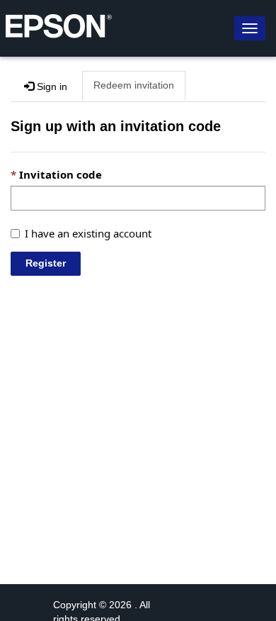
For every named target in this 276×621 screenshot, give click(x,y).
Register (45, 263)
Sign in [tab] (50, 86)
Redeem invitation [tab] (133, 85)
